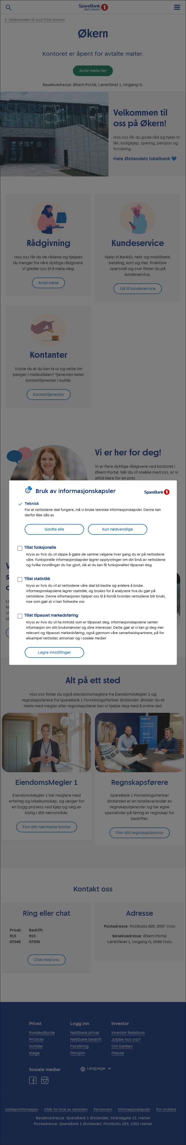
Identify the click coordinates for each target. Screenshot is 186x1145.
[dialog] (93, 572)
